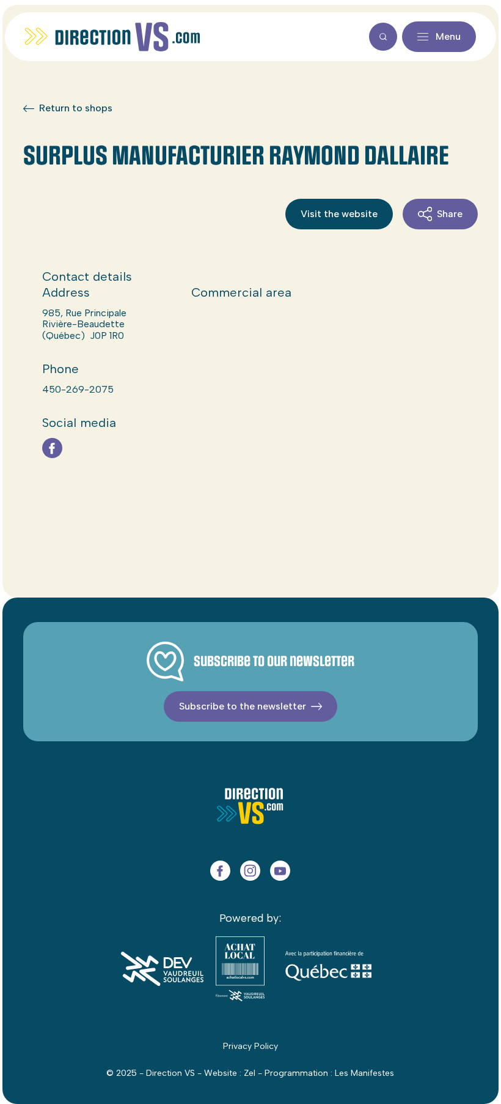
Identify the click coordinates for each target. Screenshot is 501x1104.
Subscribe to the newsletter (242, 706)
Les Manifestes (364, 1073)
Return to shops (75, 108)
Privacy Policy (250, 1046)
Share (450, 214)
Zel (249, 1073)
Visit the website (339, 214)
